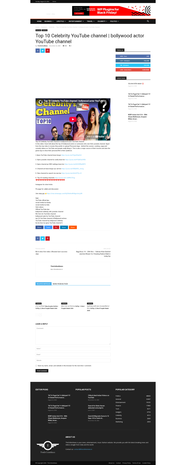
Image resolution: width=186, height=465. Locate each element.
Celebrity (101, 21)
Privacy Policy (126, 463)
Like (147, 56)
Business (48, 21)
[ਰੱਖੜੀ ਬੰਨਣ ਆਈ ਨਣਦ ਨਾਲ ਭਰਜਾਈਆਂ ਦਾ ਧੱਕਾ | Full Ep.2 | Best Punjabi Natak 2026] (98, 296)
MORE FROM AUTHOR (60, 284)
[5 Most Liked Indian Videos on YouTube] (81, 398)
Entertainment (75, 21)
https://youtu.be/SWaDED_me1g (73, 168)
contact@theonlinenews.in (83, 449)
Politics (113, 21)
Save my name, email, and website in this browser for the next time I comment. (64, 365)
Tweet (48, 227)
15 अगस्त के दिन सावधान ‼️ (136, 84)
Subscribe (145, 70)
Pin (56, 227)
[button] (147, 21)
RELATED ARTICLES (43, 284)
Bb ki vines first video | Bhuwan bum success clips (51, 253)
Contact (118, 463)
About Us (111, 463)
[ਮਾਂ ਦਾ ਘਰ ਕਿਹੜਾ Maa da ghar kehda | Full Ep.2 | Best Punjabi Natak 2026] (47, 296)
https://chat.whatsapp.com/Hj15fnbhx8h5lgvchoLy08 (64, 193)
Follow (146, 61)
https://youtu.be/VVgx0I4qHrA (71, 155)
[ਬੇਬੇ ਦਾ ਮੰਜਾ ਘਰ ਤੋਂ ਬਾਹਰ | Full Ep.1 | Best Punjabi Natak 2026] (73, 296)
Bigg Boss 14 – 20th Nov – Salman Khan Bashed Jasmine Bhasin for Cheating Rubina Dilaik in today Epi (93, 254)
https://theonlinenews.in (56, 269)
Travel (90, 21)
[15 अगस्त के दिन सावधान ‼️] (121, 86)
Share (39, 227)
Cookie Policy (146, 463)
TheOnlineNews (42, 46)
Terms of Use (136, 463)
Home (54, 1)
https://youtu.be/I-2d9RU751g (65, 178)
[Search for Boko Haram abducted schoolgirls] (81, 408)
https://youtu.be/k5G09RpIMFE (75, 164)
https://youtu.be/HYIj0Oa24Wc (75, 159)
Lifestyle (60, 21)
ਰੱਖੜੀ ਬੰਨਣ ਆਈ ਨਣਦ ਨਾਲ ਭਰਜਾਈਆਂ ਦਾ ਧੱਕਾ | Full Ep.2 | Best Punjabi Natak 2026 (98, 308)
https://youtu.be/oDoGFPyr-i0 (71, 173)
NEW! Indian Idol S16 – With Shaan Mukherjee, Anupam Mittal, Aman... (137, 117)
